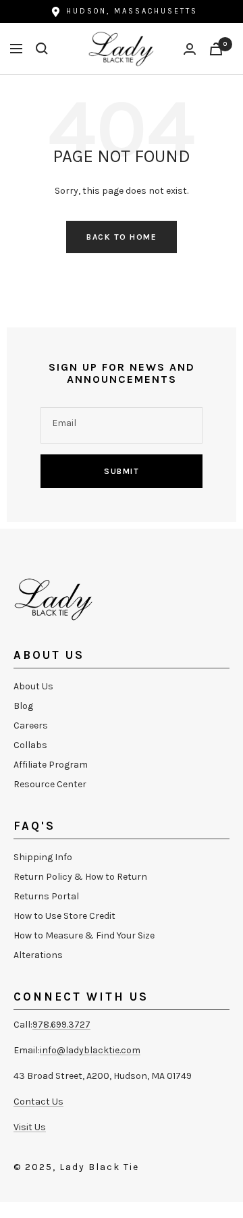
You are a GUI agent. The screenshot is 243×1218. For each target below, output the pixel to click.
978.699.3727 (61, 1024)
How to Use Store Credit (64, 916)
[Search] (42, 49)
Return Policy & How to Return (80, 876)
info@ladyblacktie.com (90, 1050)
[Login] (190, 49)
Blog (23, 706)
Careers (31, 725)
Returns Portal (46, 896)
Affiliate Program (51, 764)
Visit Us (30, 1127)
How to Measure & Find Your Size (84, 935)
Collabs (30, 745)
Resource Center (50, 784)
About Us (33, 686)
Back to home (121, 237)
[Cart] (216, 49)
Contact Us (38, 1101)
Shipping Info (43, 857)
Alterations (38, 955)
